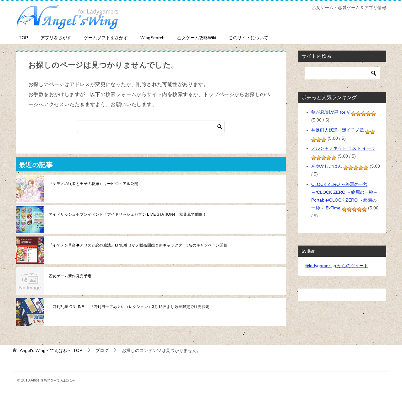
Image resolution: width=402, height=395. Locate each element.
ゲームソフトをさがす (106, 37)
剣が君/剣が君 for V (330, 112)
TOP (23, 37)
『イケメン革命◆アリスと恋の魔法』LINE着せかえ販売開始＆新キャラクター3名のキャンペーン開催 (138, 245)
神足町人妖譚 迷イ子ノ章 (337, 130)
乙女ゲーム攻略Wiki (196, 37)
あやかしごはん (326, 166)
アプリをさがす (56, 37)
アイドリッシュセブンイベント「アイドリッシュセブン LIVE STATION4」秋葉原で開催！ (128, 214)
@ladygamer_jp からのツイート (336, 265)
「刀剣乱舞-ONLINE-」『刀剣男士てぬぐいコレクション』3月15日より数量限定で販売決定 (129, 307)
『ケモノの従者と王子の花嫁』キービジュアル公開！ (95, 183)
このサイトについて (248, 37)
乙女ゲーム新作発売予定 (70, 276)
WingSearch (152, 37)
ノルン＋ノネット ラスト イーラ (343, 148)
